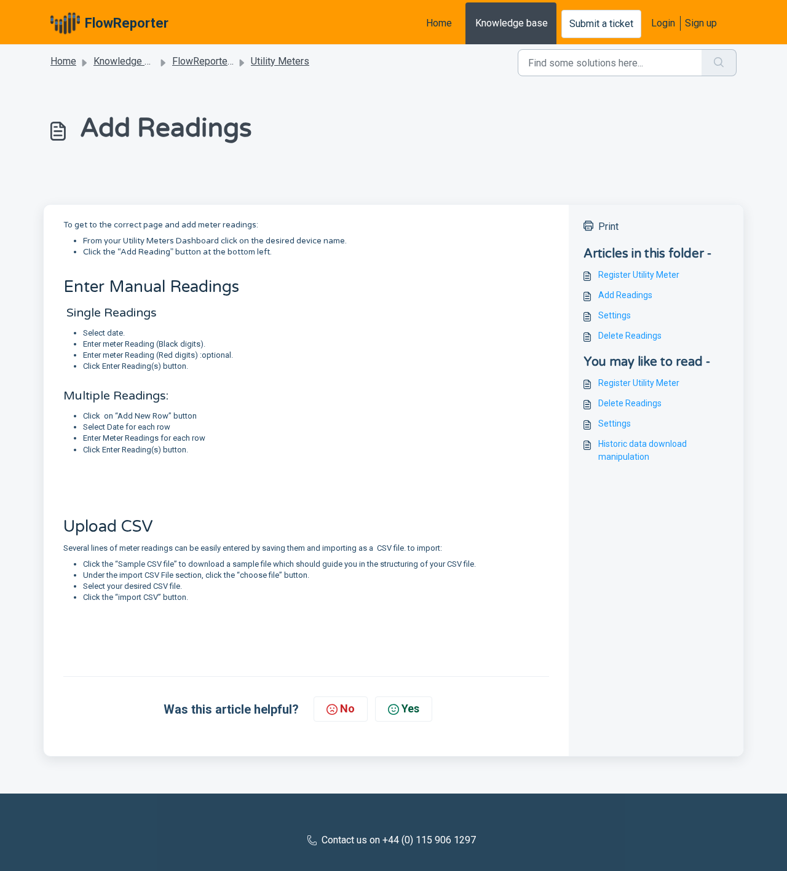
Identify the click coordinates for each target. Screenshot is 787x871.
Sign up (701, 23)
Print (608, 226)
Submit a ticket (601, 24)
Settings (614, 315)
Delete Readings (630, 336)
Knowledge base (511, 23)
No (347, 708)
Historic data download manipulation (642, 450)
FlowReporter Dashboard (226, 61)
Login (663, 23)
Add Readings (625, 295)
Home (439, 23)
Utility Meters (280, 61)
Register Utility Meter (638, 275)
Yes (410, 708)
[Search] (719, 62)
